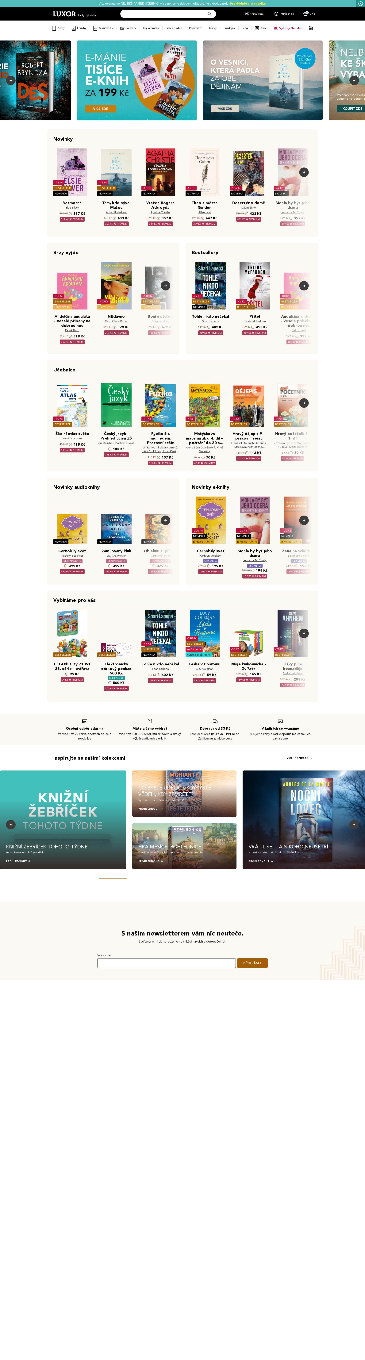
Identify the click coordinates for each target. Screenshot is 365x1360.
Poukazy (131, 28)
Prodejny (229, 28)
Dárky (213, 28)
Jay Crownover (116, 555)
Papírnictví (195, 28)
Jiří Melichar (105, 443)
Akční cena (194, 649)
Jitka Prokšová (151, 451)
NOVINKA (61, 193)
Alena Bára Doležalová (200, 447)
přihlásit (252, 963)
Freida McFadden (255, 321)
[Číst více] (137, 80)
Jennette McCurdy (293, 212)
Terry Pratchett (160, 555)
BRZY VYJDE (63, 307)
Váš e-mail (104, 955)
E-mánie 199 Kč (203, 541)
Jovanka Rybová (284, 443)
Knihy (61, 28)
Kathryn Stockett (72, 555)
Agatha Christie (161, 212)
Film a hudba (174, 28)
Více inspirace (297, 758)
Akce (263, 28)
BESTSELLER (63, 188)
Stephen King (160, 321)
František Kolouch (242, 443)
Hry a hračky (151, 28)
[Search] (209, 14)
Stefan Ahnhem (292, 673)
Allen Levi (204, 212)
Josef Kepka (170, 451)
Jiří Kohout (150, 447)
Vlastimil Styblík (124, 443)
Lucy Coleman (204, 668)
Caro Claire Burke (116, 321)
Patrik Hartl (72, 330)
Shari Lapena (210, 321)
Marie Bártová (298, 446)
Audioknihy (106, 28)
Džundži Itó (248, 207)
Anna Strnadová (116, 212)
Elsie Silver (72, 207)
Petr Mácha (255, 446)
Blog (245, 28)
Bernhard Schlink (298, 555)
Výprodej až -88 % (199, 654)
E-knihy (81, 28)
